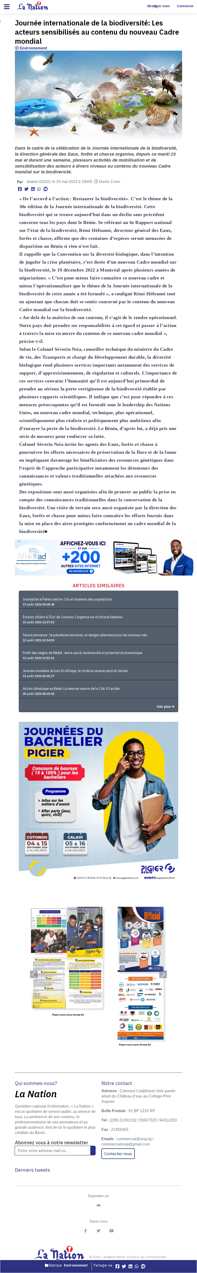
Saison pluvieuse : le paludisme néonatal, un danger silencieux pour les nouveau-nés (85, 635)
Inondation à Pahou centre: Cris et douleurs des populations (67, 599)
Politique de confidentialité (146, 1257)
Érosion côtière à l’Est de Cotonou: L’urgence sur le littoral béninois (73, 617)
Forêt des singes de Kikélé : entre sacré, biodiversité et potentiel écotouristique (82, 653)
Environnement (33, 48)
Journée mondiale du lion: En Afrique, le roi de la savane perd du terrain (75, 671)
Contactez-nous (118, 1153)
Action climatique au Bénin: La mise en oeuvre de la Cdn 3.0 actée (71, 688)
